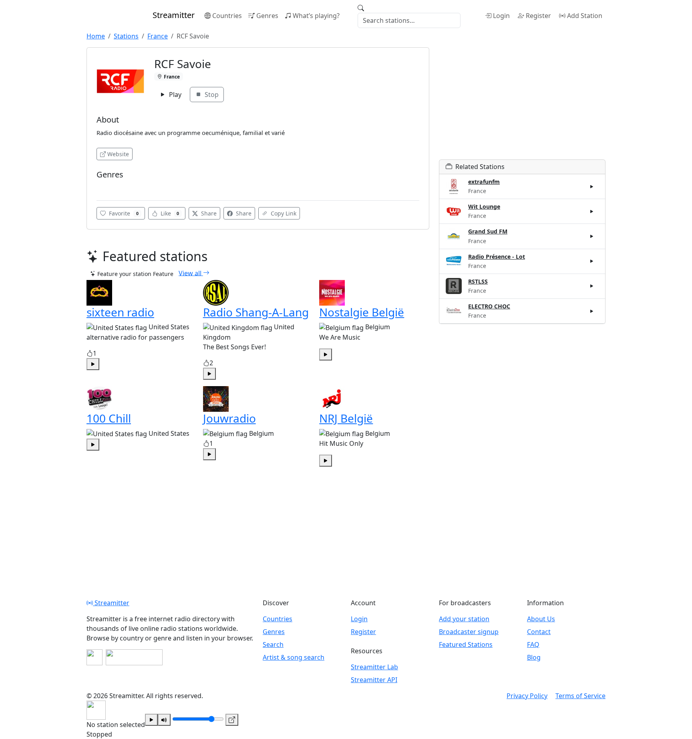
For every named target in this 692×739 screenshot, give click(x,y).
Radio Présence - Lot (496, 256)
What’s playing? (316, 15)
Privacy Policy (527, 695)
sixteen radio (120, 312)
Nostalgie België (361, 312)
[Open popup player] (231, 720)
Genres (267, 15)
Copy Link (282, 213)
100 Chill (108, 418)
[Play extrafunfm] (592, 186)
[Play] (151, 720)
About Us (541, 618)
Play (174, 94)
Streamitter (111, 602)
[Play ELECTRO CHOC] (592, 311)
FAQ (533, 644)
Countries (227, 15)
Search (273, 644)
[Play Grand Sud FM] (592, 236)
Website (118, 154)
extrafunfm (484, 181)
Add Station (584, 15)
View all (191, 272)
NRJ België (346, 418)
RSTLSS (478, 281)
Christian (111, 186)
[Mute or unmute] (164, 720)
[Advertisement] (522, 103)
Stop (211, 94)
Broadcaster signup (469, 631)
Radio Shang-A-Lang (256, 312)
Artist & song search (293, 657)
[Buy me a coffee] (134, 657)
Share (208, 213)
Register (538, 15)
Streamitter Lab (374, 666)
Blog (534, 657)
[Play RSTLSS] (592, 286)
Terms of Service (580, 695)
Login (501, 15)
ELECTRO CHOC (489, 306)
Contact (539, 631)
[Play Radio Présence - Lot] (592, 261)
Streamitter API (374, 679)
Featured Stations (466, 644)
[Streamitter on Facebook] (94, 657)
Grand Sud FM (487, 231)
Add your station (464, 618)
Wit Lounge (484, 206)
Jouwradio (229, 418)
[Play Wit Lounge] (592, 211)
